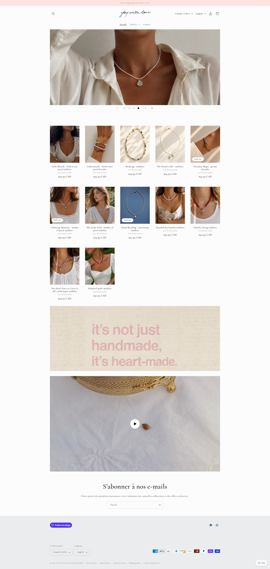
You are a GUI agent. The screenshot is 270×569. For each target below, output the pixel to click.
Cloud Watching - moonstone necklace (135, 229)
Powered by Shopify (75, 563)
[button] (53, 13)
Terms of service (120, 563)
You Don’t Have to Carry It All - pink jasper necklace (64, 290)
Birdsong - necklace (135, 166)
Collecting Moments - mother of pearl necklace (65, 229)
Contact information (151, 563)
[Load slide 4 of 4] (138, 108)
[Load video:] (135, 424)
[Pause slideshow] (153, 108)
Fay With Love (62, 563)
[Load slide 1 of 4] (124, 108)
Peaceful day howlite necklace (170, 227)
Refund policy (105, 563)
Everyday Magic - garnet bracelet (205, 168)
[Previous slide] (117, 108)
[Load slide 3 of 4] (133, 108)
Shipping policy (135, 563)
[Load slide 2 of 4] (129, 108)
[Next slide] (146, 108)
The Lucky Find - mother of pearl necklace (99, 229)
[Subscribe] (159, 505)
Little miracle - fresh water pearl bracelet (100, 168)
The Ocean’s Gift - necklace (170, 166)
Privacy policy (91, 563)
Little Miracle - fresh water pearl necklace (65, 168)
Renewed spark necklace (100, 288)
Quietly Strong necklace (205, 227)
